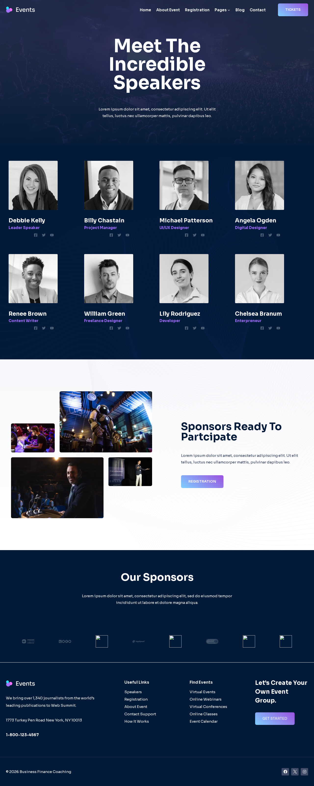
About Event (168, 10)
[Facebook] (285, 771)
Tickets (293, 9)
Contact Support (140, 714)
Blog (240, 10)
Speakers (133, 692)
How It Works (136, 721)
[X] (295, 771)
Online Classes (204, 714)
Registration (197, 10)
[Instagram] (304, 771)
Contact (258, 10)
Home (145, 10)
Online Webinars (206, 699)
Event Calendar (204, 721)
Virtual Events (202, 692)
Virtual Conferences (208, 706)
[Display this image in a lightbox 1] (106, 421)
